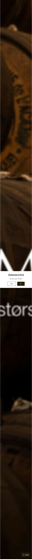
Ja (20, 284)
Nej (11, 284)
